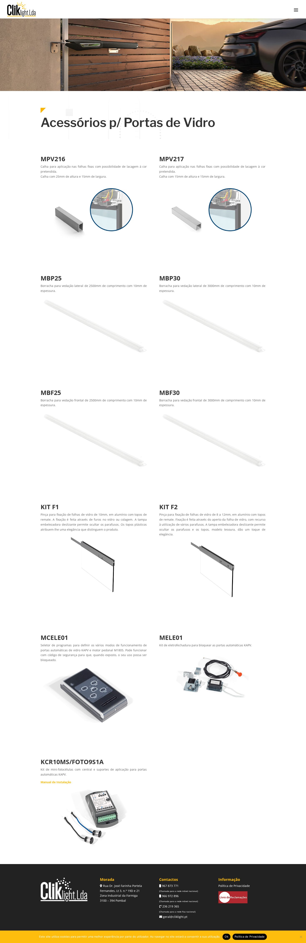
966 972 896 (170, 896)
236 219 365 (170, 906)
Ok (226, 936)
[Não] (301, 937)
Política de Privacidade (234, 886)
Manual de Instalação (56, 782)
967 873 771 (170, 886)
